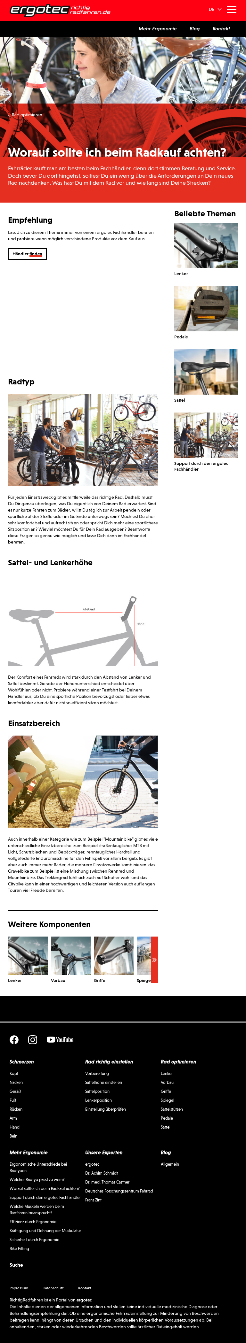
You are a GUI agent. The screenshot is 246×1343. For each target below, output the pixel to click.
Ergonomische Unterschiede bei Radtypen (38, 1167)
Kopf (14, 1073)
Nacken (16, 1082)
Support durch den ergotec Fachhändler (45, 1197)
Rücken (16, 1109)
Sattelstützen (172, 1109)
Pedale (167, 1118)
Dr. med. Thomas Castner (107, 1182)
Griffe (166, 1091)
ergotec (92, 1164)
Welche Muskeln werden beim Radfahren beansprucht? (37, 1209)
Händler (27, 253)
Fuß (13, 1100)
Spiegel (167, 1100)
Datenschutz (53, 1288)
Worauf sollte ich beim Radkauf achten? (45, 1188)
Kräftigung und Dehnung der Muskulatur (45, 1230)
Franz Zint (93, 1200)
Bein (13, 1136)
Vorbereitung (97, 1073)
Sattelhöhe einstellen (103, 1082)
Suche (16, 1265)
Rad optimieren (27, 114)
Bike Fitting (19, 1248)
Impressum (19, 1288)
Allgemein (170, 1164)
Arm (13, 1118)
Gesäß (15, 1091)
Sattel (165, 1127)
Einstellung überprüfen (105, 1109)
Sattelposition (97, 1091)
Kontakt (84, 1288)
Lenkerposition (98, 1100)
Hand (15, 1127)
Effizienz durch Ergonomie (33, 1221)
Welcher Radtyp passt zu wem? (37, 1179)
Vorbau (167, 1082)
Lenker (167, 1073)
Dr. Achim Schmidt (101, 1173)
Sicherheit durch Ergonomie (34, 1239)
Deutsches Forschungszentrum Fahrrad (119, 1191)
